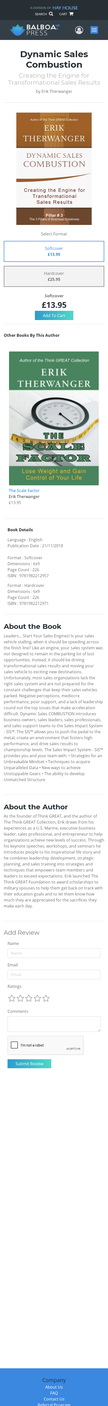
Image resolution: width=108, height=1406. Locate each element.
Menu (96, 30)
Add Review (21, 932)
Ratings (15, 986)
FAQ (54, 1393)
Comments (18, 1011)
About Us (54, 1387)
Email (13, 965)
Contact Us (54, 1399)
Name (13, 943)
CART (63, 14)
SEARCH (41, 14)
